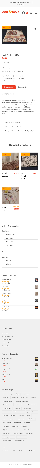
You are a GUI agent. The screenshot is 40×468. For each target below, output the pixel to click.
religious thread (18, 433)
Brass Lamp (24, 397)
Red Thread (6, 433)
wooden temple (19, 440)
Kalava (34, 412)
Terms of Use (6, 343)
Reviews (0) (22, 87)
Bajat (11, 394)
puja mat (15, 426)
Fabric (4, 252)
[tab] (8, 87)
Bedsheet (18, 76)
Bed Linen (12, 71)
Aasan (5, 394)
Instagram (22, 451)
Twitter (14, 451)
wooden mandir (7, 440)
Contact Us (5, 346)
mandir (5, 419)
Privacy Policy (6, 339)
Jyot (28, 412)
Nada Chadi (30, 419)
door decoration (7, 404)
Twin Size (9, 245)
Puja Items (6, 257)
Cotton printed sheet (9, 78)
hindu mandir (28, 408)
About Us (5, 333)
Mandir (8, 260)
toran (12, 437)
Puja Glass (6, 426)
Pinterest (32, 451)
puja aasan (17, 422)
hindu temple (7, 412)
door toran (19, 404)
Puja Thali (24, 426)
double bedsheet (30, 404)
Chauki (33, 397)
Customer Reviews (7, 336)
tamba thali (29, 433)
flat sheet (22, 78)
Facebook (5, 451)
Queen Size (10, 242)
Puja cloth (27, 422)
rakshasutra (26, 430)
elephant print (7, 408)
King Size (9, 238)
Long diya (21, 415)
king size (5, 415)
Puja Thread (6, 430)
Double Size (19, 71)
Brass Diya (15, 397)
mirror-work (20, 419)
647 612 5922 (20, 5)
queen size (16, 430)
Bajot (17, 394)
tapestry (5, 437)
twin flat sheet (22, 437)
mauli (12, 419)
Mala (28, 415)
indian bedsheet (8, 81)
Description (8, 87)
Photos (8, 264)
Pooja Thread (7, 422)
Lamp (13, 415)
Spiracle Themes (27, 464)
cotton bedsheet (8, 401)
